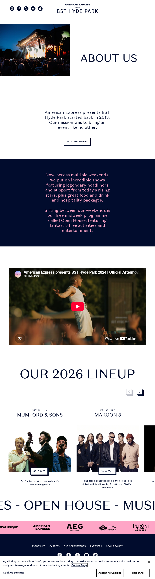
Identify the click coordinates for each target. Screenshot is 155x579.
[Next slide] (140, 392)
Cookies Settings (13, 572)
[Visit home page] (77, 8)
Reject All (137, 572)
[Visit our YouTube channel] (33, 8)
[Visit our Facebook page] (19, 8)
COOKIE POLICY (114, 546)
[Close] (149, 562)
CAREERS (55, 546)
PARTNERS (96, 546)
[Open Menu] (142, 8)
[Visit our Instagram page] (12, 8)
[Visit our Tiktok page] (40, 8)
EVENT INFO (38, 546)
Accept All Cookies (109, 572)
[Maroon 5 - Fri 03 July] (108, 449)
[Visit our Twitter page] (26, 8)
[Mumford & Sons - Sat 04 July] (40, 449)
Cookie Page (79, 565)
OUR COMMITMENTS (75, 546)
